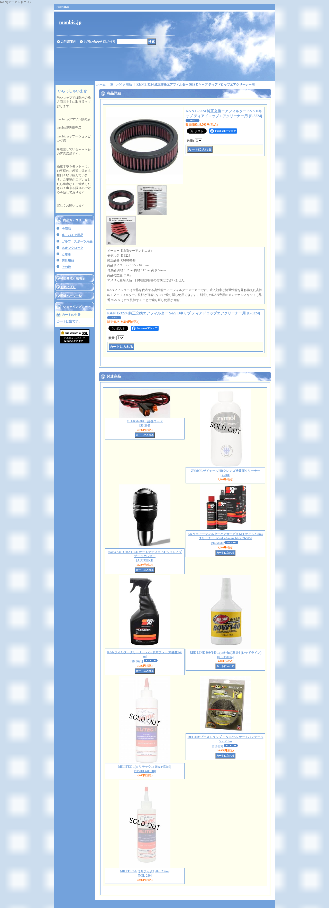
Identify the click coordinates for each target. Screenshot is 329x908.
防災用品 (68, 260)
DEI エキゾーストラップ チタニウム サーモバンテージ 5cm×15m (225, 741)
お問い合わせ (93, 41)
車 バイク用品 (72, 235)
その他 (66, 267)
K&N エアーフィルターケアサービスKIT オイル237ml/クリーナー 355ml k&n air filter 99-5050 (225, 538)
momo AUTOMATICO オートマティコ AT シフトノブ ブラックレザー (145, 556)
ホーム (101, 84)
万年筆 (66, 254)
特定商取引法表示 (72, 278)
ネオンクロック (72, 248)
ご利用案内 (68, 41)
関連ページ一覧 (71, 296)
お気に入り (68, 287)
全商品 (66, 228)
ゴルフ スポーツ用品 (77, 241)
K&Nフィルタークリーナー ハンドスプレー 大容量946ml (144, 656)
